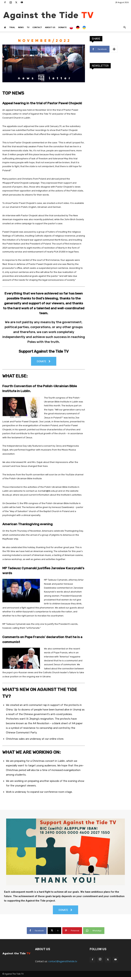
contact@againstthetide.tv (62, 961)
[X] (16, 2)
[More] (114, 49)
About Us (50, 27)
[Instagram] (10, 2)
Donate (62, 27)
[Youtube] (21, 2)
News (21, 27)
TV (28, 27)
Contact (37, 27)
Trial (12, 27)
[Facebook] (5, 2)
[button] (124, 27)
